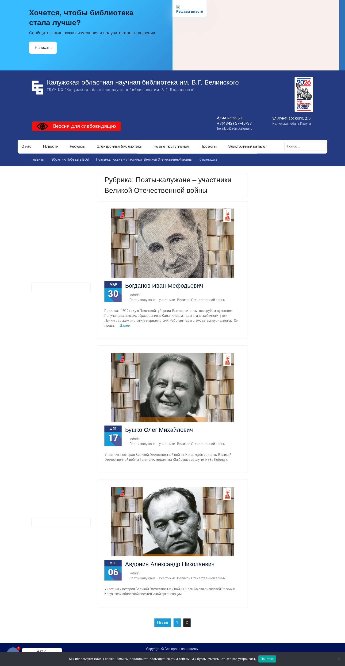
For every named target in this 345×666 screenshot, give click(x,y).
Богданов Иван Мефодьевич (164, 285)
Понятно (267, 659)
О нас (26, 146)
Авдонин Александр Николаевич (170, 564)
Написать (43, 48)
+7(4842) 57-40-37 (234, 123)
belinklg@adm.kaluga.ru (235, 128)
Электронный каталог (247, 146)
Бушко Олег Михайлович (159, 429)
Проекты (208, 146)
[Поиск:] (305, 146)
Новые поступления (171, 146)
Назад (162, 622)
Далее (124, 325)
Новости (50, 146)
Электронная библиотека (119, 146)
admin (135, 295)
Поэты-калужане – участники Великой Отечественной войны (178, 300)
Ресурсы (77, 146)
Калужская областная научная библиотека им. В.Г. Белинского (143, 82)
